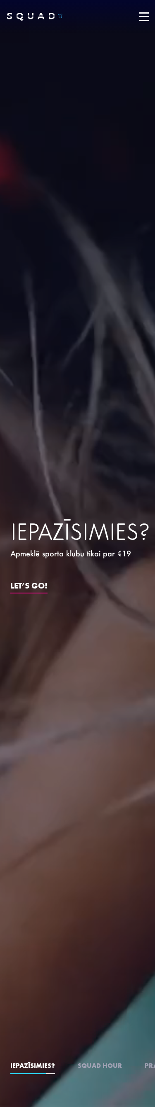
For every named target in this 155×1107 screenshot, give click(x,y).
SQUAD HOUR (100, 1065)
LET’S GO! (29, 585)
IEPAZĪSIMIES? (32, 1065)
